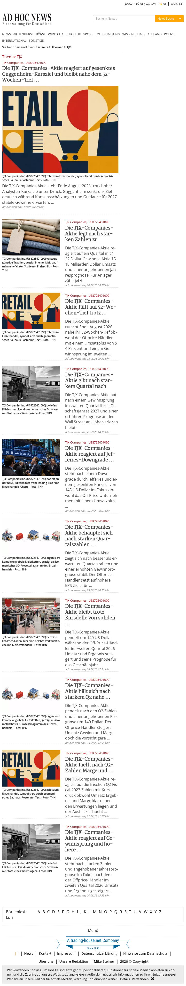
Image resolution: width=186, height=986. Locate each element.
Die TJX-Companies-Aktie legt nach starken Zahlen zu (89, 234)
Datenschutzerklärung (99, 953)
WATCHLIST (177, 3)
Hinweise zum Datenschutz (145, 953)
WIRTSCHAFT (57, 34)
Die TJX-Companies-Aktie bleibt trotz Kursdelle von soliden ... (90, 615)
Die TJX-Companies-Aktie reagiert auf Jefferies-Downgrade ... (90, 454)
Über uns (46, 961)
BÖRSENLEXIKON (146, 3)
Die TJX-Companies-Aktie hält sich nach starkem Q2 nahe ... (89, 691)
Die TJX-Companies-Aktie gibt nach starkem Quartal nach (89, 381)
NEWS (6, 34)
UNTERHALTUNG (107, 34)
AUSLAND (154, 34)
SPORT (88, 34)
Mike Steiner (104, 961)
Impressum (66, 953)
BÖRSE (41, 34)
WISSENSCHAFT (133, 34)
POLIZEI (169, 34)
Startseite (41, 47)
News (28, 953)
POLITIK (75, 34)
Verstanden (140, 979)
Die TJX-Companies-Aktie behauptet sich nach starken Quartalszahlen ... (89, 536)
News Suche (166, 18)
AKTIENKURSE (23, 34)
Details (125, 979)
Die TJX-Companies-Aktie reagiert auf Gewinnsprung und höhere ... (90, 841)
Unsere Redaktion (73, 961)
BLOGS (128, 3)
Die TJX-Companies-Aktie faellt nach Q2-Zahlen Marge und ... (89, 765)
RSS (164, 3)
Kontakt (45, 953)
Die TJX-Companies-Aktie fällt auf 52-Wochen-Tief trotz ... (90, 307)
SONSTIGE (36, 40)
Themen (57, 47)
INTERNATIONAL (14, 40)
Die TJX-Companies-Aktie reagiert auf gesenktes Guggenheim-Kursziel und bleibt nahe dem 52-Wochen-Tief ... (58, 74)
